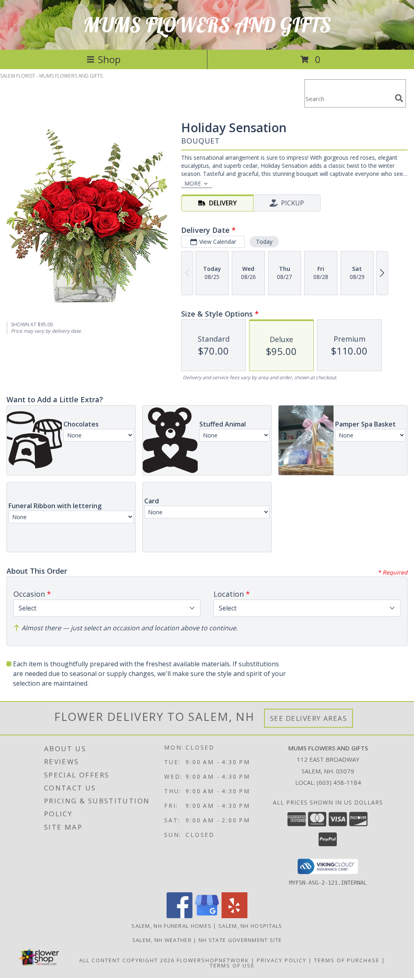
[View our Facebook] (179, 916)
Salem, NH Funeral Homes (171, 925)
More (192, 183)
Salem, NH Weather (162, 940)
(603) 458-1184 (339, 782)
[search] (399, 98)
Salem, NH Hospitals (250, 925)
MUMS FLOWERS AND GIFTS (207, 25)
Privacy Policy (281, 960)
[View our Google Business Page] (207, 916)
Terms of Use (232, 965)
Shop (109, 59)
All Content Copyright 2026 (127, 960)
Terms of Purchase (347, 960)
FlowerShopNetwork (213, 960)
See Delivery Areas (308, 718)
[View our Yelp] (234, 916)
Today (264, 241)
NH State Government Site (240, 940)
